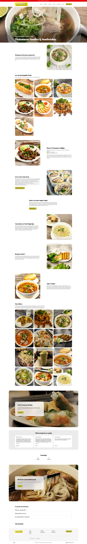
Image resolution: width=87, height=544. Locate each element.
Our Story (50, 4)
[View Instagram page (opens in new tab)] (14, 542)
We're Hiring (59, 4)
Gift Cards (53, 532)
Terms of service (32, 538)
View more (18, 443)
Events (54, 4)
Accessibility (38, 538)
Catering (45, 4)
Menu (41, 4)
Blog (30, 533)
